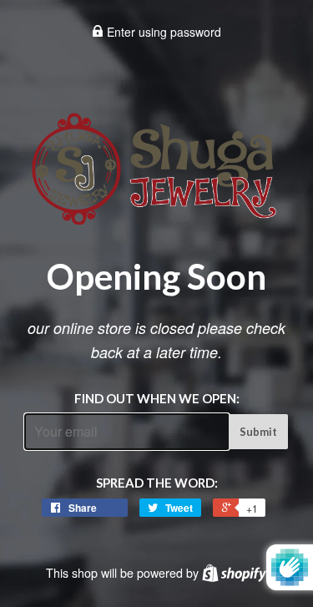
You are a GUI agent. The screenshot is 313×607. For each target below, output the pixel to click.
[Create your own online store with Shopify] (234, 572)
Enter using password (162, 31)
